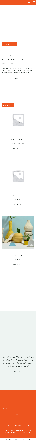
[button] (29, 2)
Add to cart (14, 78)
